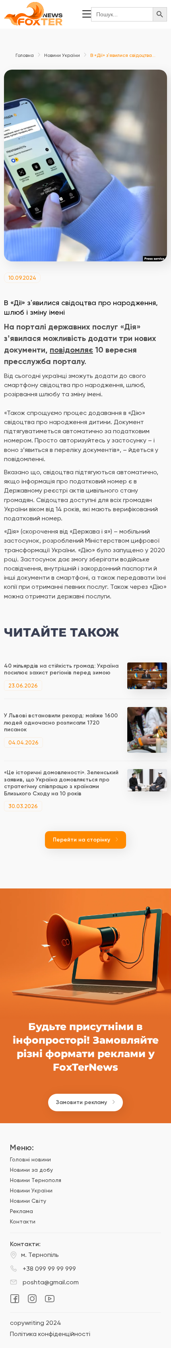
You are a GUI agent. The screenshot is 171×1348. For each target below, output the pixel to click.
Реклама (21, 1211)
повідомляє (71, 350)
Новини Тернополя (35, 1180)
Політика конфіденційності (50, 1334)
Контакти (22, 1221)
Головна (25, 55)
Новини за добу (31, 1170)
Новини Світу (28, 1201)
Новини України (62, 55)
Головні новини (30, 1159)
